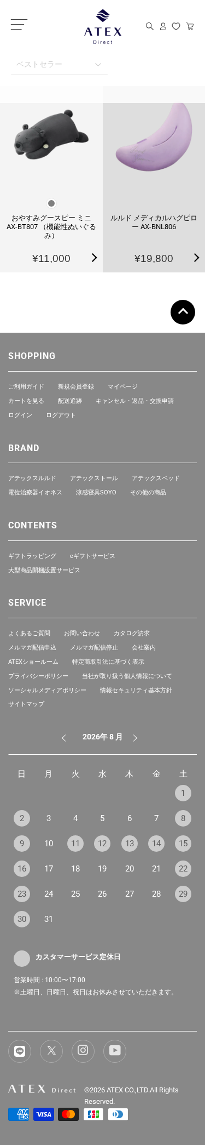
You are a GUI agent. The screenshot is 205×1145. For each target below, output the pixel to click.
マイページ (123, 386)
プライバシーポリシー (38, 676)
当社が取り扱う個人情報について (127, 676)
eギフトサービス (92, 556)
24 (48, 894)
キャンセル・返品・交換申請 (135, 401)
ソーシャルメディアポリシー (47, 690)
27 (129, 894)
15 (183, 843)
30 (21, 919)
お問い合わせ (82, 633)
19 (102, 869)
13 (129, 843)
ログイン (20, 415)
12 (102, 843)
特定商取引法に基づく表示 (108, 661)
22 (183, 869)
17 (48, 869)
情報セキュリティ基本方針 (136, 690)
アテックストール (94, 478)
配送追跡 (70, 401)
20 (129, 869)
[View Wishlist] (176, 26)
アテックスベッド (156, 478)
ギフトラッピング (32, 556)
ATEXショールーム (33, 661)
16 (21, 869)
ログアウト (61, 415)
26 (102, 894)
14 (156, 843)
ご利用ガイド (26, 386)
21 (156, 869)
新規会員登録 (76, 386)
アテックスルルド (32, 478)
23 (21, 894)
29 (183, 894)
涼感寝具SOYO (96, 492)
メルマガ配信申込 (32, 647)
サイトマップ (26, 704)
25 (75, 894)
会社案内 (144, 647)
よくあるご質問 (29, 633)
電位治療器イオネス (35, 492)
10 (48, 843)
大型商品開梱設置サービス (44, 570)
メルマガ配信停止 (94, 647)
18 (75, 869)
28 (156, 894)
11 (75, 843)
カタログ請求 (132, 633)
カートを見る (26, 401)
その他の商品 (148, 492)
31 (48, 919)
